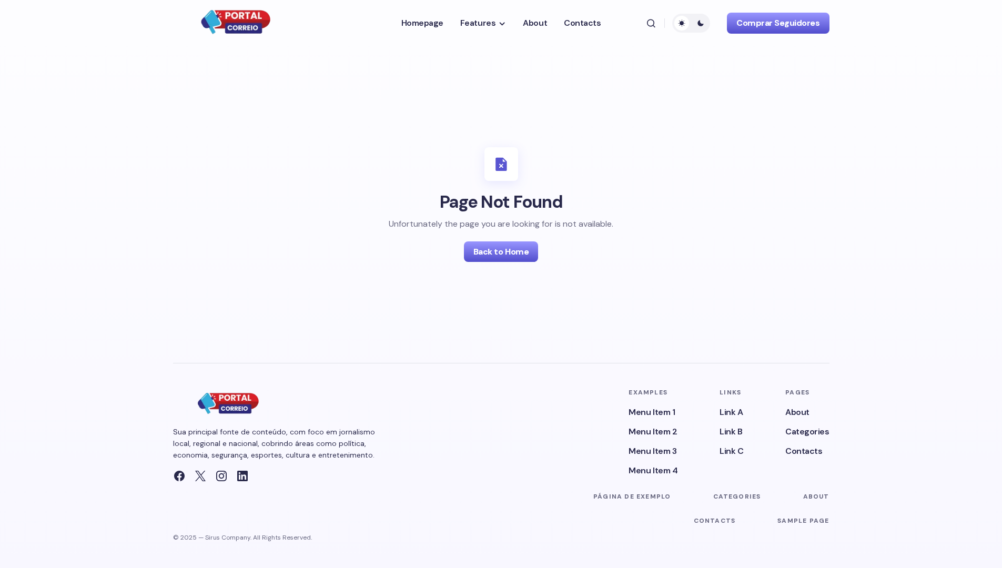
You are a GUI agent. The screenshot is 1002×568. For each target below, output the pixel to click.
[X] (200, 475)
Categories (807, 431)
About (797, 412)
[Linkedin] (242, 475)
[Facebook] (179, 475)
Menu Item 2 (653, 431)
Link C (731, 451)
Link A (731, 412)
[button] (651, 23)
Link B (731, 431)
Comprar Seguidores (777, 22)
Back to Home (501, 251)
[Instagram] (221, 475)
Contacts (803, 451)
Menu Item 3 (652, 451)
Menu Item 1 (652, 412)
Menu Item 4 (653, 470)
